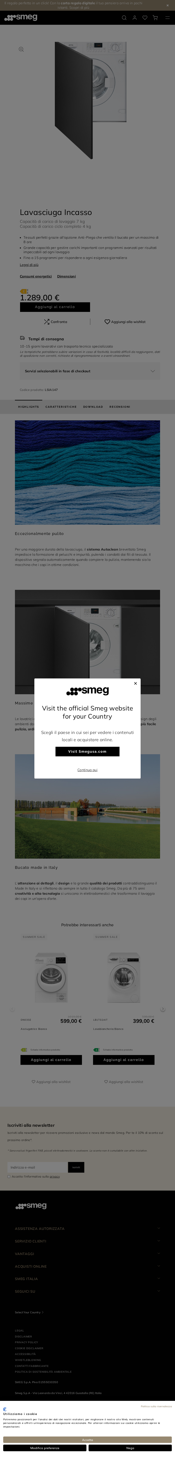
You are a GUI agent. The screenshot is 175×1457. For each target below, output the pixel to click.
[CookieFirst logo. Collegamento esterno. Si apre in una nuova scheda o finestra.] (4, 1409)
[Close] (135, 683)
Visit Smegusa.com (87, 752)
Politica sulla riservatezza (156, 1406)
